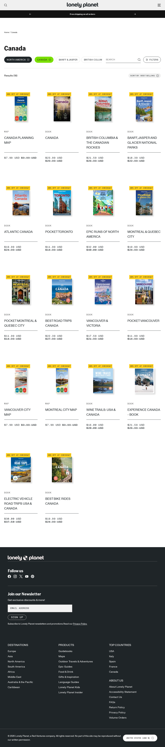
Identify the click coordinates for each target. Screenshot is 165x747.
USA (111, 651)
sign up (17, 617)
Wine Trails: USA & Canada (101, 412)
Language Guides (68, 682)
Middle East (14, 677)
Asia (10, 656)
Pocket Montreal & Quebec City (20, 323)
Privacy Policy (117, 712)
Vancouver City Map (17, 412)
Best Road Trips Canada (58, 323)
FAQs (112, 702)
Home (6, 32)
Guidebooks (65, 651)
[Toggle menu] (159, 5)
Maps (61, 656)
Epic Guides (65, 666)
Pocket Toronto (59, 231)
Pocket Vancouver (143, 320)
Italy (111, 656)
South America (16, 666)
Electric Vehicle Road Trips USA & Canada (18, 503)
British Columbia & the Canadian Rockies (102, 142)
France (113, 666)
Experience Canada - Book (143, 412)
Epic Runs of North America (102, 234)
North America (16, 661)
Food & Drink (65, 672)
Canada (51, 138)
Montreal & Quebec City (143, 234)
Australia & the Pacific (20, 682)
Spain (112, 661)
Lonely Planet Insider (70, 692)
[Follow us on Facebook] (9, 577)
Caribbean (14, 687)
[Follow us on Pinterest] (32, 577)
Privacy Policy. (80, 624)
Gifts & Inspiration (68, 677)
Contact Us (115, 697)
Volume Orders (117, 717)
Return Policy (117, 707)
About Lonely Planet (120, 687)
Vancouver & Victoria (97, 323)
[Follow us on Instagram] (15, 577)
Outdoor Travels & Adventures (75, 661)
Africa (11, 672)
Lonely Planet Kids (69, 687)
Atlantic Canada (18, 231)
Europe (12, 651)
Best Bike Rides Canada (57, 501)
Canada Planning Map (19, 140)
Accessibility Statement (122, 692)
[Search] (5, 5)
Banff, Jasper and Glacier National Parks (142, 142)
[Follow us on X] (21, 577)
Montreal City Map (61, 409)
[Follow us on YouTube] (26, 577)
